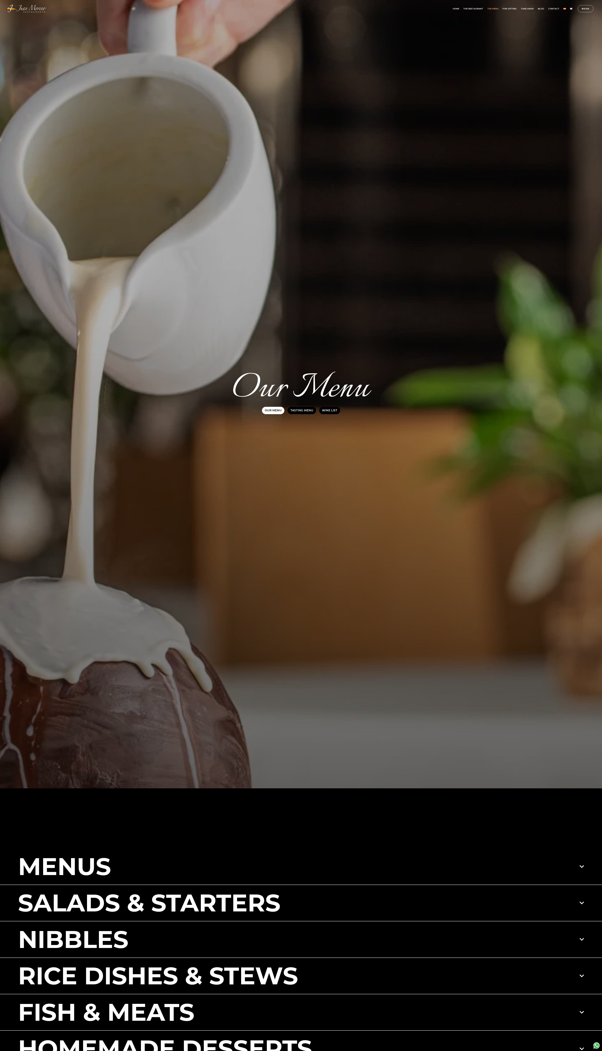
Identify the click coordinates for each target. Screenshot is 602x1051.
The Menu (493, 8)
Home (456, 8)
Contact (553, 8)
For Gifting (510, 8)
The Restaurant (473, 8)
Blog (541, 8)
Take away (527, 8)
